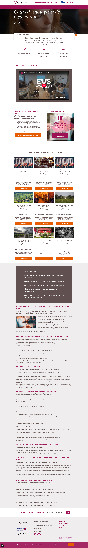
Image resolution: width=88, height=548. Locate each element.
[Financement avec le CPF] (63, 2)
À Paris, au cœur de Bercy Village (24, 426)
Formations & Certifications (37, 6)
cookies (61, 531)
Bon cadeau (52, 6)
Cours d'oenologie (19, 6)
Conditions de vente (64, 525)
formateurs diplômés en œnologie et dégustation (45, 450)
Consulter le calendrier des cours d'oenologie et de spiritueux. (30, 331)
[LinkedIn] (38, 534)
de (43, 360)
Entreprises (62, 6)
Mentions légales (63, 523)
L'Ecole (72, 6)
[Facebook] (35, 534)
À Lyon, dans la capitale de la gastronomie (26, 435)
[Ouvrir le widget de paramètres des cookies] (2, 545)
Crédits (61, 527)
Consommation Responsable (66, 529)
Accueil (16, 34)
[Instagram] (40, 534)
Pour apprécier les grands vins (23, 384)
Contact (61, 533)
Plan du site (62, 521)
